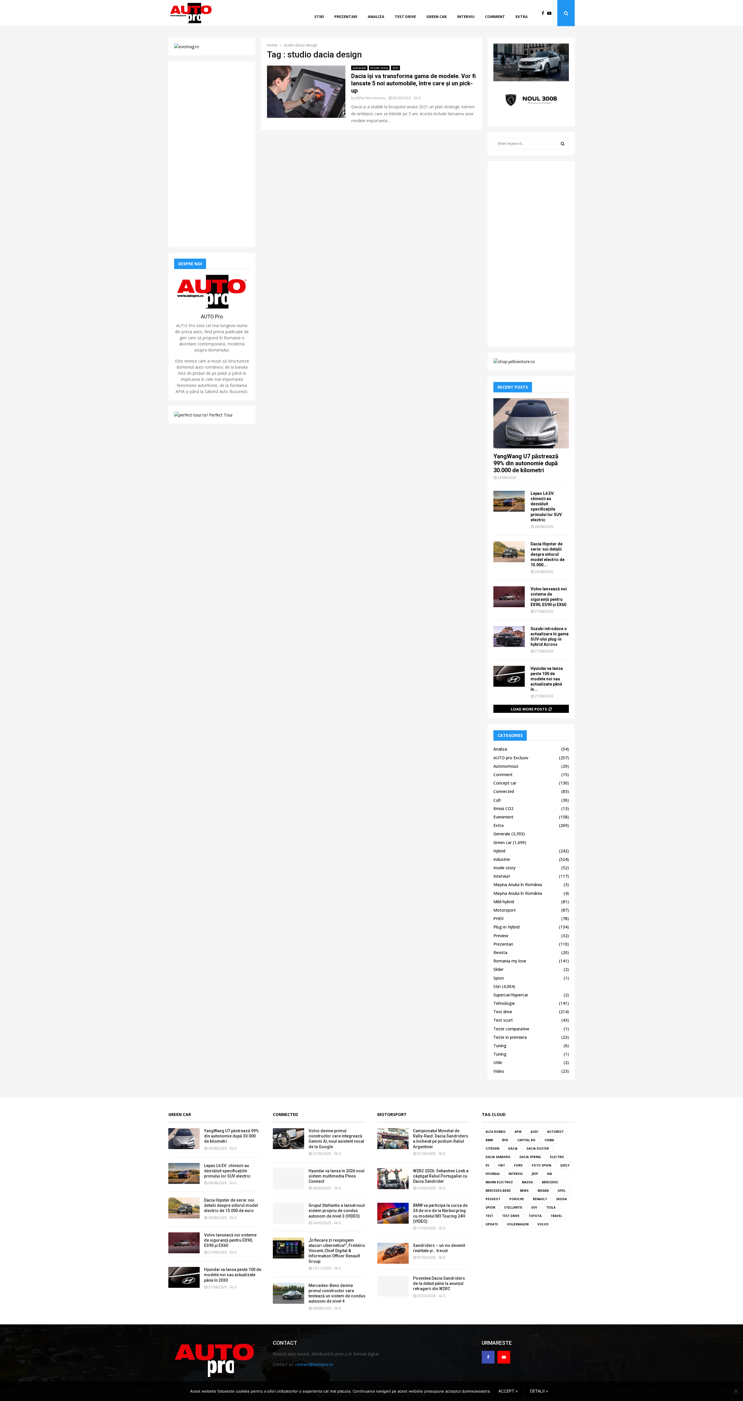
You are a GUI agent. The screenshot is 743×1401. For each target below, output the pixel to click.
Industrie (501, 859)
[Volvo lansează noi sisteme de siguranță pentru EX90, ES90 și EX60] (509, 596)
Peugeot (493, 1199)
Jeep (535, 1174)
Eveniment (503, 817)
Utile (497, 1062)
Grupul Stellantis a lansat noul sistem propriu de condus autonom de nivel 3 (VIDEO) (337, 1210)
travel (556, 1216)
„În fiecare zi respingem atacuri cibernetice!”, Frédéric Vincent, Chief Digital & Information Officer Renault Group (337, 1251)
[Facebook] (544, 13)
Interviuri (501, 876)
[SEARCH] (562, 143)
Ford (518, 1165)
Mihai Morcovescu (371, 97)
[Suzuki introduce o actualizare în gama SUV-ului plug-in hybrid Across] (509, 636)
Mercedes (550, 1182)
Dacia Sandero (498, 1157)
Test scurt (503, 1020)
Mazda (527, 1182)
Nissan (543, 1191)
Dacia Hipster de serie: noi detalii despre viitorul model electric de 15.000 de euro (231, 1205)
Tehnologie (504, 1003)
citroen (492, 1148)
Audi (534, 1132)
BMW (489, 1140)
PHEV (498, 918)
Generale (359, 68)
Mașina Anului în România (517, 884)
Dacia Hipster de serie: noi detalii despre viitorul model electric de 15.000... (548, 554)
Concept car (504, 783)
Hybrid (499, 851)
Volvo (543, 1224)
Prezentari (345, 16)
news (524, 1191)
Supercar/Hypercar (510, 995)
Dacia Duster (537, 1148)
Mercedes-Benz (498, 1191)
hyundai (492, 1174)
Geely (564, 1165)
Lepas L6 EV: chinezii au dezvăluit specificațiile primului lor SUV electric (227, 1170)
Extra (521, 16)
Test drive (405, 16)
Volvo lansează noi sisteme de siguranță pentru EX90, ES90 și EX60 (230, 1240)
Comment (495, 16)
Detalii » (539, 1391)
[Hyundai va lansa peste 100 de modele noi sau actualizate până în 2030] (509, 676)
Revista (500, 952)
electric (557, 1157)
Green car (436, 16)
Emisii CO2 (503, 808)
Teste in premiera (510, 1037)
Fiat (501, 1165)
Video (498, 1071)
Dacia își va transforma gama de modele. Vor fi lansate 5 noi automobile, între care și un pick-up (413, 83)
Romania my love (509, 961)
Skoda (561, 1199)
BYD (505, 1140)
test (489, 1216)
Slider (498, 969)
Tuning (499, 1045)
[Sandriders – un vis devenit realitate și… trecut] (393, 1253)
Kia (549, 1174)
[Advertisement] (212, 154)
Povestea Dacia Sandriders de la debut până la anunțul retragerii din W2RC (439, 1283)
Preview (500, 935)
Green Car (179, 1114)
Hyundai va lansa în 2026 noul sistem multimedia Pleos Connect (337, 1176)
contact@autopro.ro (314, 1364)
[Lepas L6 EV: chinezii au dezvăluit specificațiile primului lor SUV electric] (509, 501)
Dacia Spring (530, 1157)
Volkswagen (518, 1224)
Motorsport (504, 910)
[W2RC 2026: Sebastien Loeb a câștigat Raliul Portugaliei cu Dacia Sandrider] (393, 1178)
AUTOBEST (555, 1132)
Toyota (535, 1216)
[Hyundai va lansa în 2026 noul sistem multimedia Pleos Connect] (288, 1178)
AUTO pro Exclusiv (510, 757)
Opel (562, 1191)
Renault (540, 1199)
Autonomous (505, 766)
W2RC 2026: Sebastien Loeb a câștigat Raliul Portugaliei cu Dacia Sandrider (440, 1176)
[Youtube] (550, 13)
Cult (497, 800)
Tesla (551, 1207)
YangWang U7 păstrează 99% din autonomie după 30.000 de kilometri (525, 463)
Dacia (512, 1148)
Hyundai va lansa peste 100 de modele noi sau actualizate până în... (547, 679)
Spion (498, 978)
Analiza (376, 16)
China (549, 1140)
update (492, 1224)
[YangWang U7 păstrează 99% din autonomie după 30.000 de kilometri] (531, 423)
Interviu (466, 16)
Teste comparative (511, 1029)
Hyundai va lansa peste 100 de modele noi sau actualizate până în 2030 (232, 1274)
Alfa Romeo (496, 1132)
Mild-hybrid (503, 901)
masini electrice (499, 1182)
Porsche (516, 1199)
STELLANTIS (513, 1207)
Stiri (319, 16)
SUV (534, 1207)
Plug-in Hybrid (506, 927)
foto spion (541, 1165)
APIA (518, 1132)
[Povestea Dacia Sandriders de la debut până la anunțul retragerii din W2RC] (393, 1286)
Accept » (508, 1391)
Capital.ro (526, 1140)
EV (487, 1165)
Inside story (379, 68)
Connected (503, 791)
